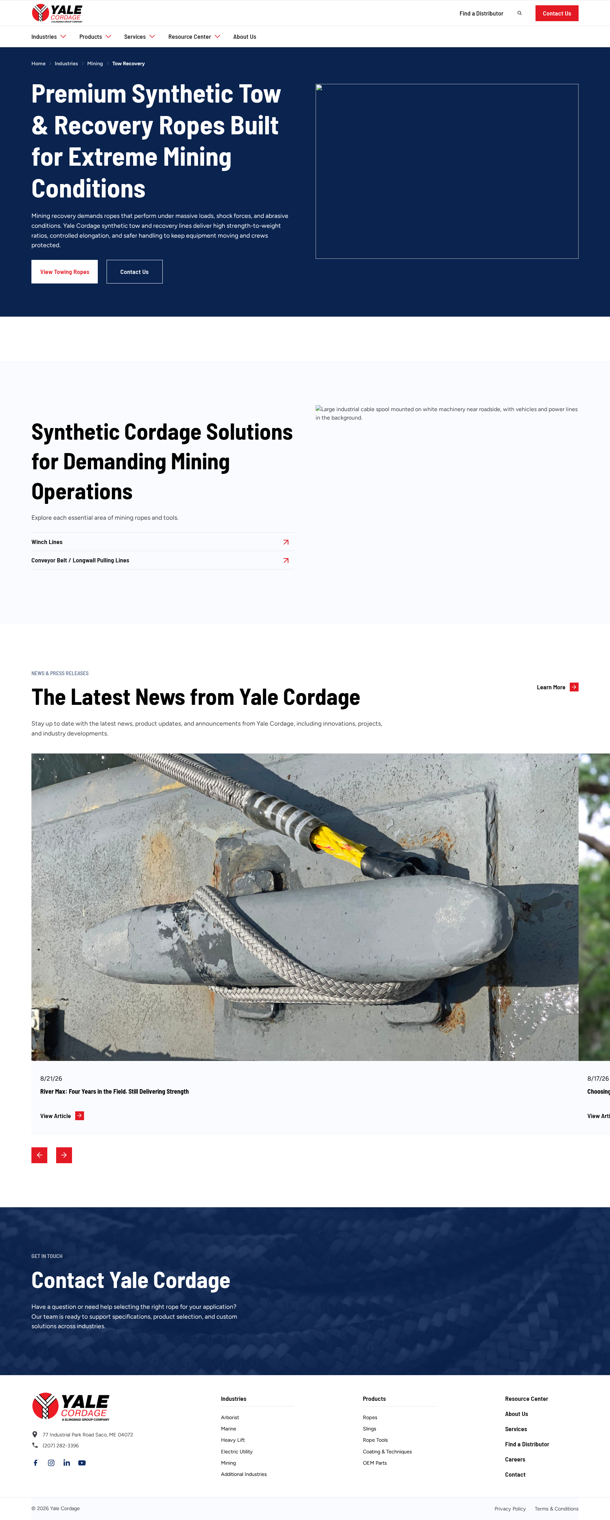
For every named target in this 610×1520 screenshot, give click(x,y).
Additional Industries (244, 1474)
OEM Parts (375, 1463)
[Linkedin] (66, 1463)
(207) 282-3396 (61, 1445)
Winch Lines (46, 541)
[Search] (519, 13)
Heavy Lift (233, 1440)
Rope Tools (375, 1440)
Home (38, 63)
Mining (95, 63)
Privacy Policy (510, 1509)
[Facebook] (35, 1463)
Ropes (370, 1418)
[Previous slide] (39, 1155)
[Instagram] (51, 1463)
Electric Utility (237, 1451)
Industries (66, 63)
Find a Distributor (481, 13)
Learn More (551, 687)
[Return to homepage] (91, 1406)
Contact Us (557, 13)
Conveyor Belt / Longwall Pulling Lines (80, 560)
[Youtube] (82, 1463)
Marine (228, 1429)
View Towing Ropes (64, 271)
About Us (516, 1413)
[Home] (57, 13)
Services (516, 1429)
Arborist (230, 1418)
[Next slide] (64, 1155)
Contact (515, 1474)
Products (374, 1398)
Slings (369, 1429)
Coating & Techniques (387, 1451)
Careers (515, 1459)
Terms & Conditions (557, 1509)
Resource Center (526, 1398)
